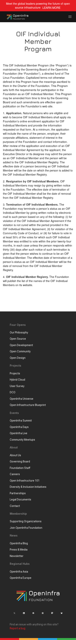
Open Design (18, 357)
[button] (70, 17)
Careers (15, 474)
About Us (15, 455)
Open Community (20, 351)
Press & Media (18, 549)
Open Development (21, 345)
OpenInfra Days (19, 427)
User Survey (17, 386)
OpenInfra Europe (20, 577)
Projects (15, 373)
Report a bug (17, 628)
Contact (15, 505)
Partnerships (18, 493)
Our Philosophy (19, 332)
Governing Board (20, 461)
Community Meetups (22, 439)
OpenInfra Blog (19, 543)
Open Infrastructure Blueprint (28, 405)
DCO (12, 392)
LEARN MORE (51, 8)
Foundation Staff (20, 467)
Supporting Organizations (26, 521)
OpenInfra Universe (21, 398)
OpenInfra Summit (21, 420)
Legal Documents (20, 499)
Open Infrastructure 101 (25, 480)
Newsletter (16, 556)
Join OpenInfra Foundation (26, 527)
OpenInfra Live (18, 433)
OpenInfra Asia (19, 571)
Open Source (18, 338)
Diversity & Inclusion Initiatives (28, 486)
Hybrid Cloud (17, 379)
